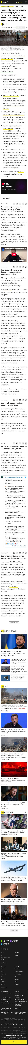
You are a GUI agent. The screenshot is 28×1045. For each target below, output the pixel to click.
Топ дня (16, 6)
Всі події (6, 198)
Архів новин (4, 991)
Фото (16, 955)
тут (14, 66)
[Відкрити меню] (26, 2)
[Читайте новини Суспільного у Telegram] (19, 1024)
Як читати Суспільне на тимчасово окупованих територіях (21, 1004)
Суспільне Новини (7, 71)
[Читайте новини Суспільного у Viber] (16, 1024)
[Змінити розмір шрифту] (26, 27)
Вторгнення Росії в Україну (7, 6)
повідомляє (7, 290)
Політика (3, 974)
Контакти (17, 991)
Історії (3, 979)
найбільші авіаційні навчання (13, 115)
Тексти (17, 952)
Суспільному (13, 586)
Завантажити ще (14, 622)
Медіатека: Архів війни (5, 958)
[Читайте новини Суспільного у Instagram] (10, 1024)
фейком (17, 168)
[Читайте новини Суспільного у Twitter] (7, 1024)
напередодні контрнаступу (12, 163)
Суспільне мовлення (7, 994)
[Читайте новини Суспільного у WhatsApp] (22, 1024)
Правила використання (19, 994)
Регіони (17, 969)
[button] (14, 203)
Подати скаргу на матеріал (6, 1009)
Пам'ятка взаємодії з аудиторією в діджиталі (21, 1013)
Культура (3, 984)
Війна (2, 952)
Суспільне (6, 24)
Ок (14, 1041)
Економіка (18, 974)
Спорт (16, 981)
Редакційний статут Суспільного (7, 1012)
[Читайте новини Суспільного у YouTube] (13, 1024)
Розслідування (19, 971)
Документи (18, 1008)
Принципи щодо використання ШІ (6, 998)
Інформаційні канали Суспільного (7, 1002)
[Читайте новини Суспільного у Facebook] (5, 1024)
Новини (17, 984)
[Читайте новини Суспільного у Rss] (2, 1024)
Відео (2, 955)
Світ (2, 976)
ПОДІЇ (22, 6)
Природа (3, 981)
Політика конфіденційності (20, 998)
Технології (18, 979)
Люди (16, 976)
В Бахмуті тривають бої (11, 95)
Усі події (3, 966)
